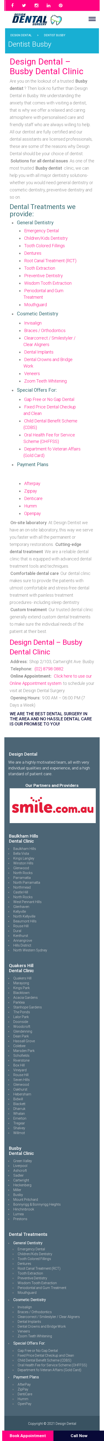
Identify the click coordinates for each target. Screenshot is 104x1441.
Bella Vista (21, 853)
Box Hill (19, 1065)
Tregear (19, 1123)
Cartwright (21, 1180)
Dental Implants (38, 352)
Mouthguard (35, 304)
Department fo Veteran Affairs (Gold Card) (49, 1370)
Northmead (22, 887)
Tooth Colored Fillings (44, 245)
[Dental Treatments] (9, 1224)
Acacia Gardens (25, 997)
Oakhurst (20, 1089)
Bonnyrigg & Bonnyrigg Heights (37, 1204)
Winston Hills (23, 863)
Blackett (19, 1104)
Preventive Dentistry (43, 275)
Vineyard (20, 1070)
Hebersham (22, 1094)
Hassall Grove (24, 1041)
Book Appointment (28, 1435)
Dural (17, 931)
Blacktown (21, 993)
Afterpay (32, 483)
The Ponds (21, 1012)
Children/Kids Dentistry (46, 238)
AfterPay (24, 1384)
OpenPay (24, 1404)
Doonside (20, 1022)
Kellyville (19, 911)
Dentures (32, 253)
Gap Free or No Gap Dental (49, 399)
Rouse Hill (21, 926)
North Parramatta (26, 882)
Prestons (20, 1219)
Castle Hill (20, 892)
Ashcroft (20, 1171)
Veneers (32, 373)
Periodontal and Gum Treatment (42, 1288)
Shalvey (19, 1128)
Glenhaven (21, 907)
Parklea (19, 1002)
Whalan (19, 1113)
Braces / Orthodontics (45, 330)
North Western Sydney (30, 950)
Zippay (30, 490)
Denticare (33, 498)
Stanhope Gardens (27, 1007)
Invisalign (33, 323)
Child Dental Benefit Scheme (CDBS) (44, 1360)
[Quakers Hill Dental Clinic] (9, 955)
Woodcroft (21, 1026)
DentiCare (25, 1394)
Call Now (79, 1435)
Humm (30, 505)
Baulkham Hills (24, 849)
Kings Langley (23, 858)
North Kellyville (24, 916)
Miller (17, 1190)
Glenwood (21, 868)
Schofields (21, 1055)
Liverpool (20, 1166)
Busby (18, 1195)
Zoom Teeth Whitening (45, 381)
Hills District (22, 945)
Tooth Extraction (39, 268)
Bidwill (18, 1099)
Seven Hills (21, 1080)
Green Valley (22, 1161)
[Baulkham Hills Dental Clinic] (9, 826)
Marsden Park (24, 1051)
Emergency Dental (41, 230)
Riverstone (21, 1060)
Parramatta (22, 878)
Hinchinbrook (23, 1209)
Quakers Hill (22, 978)
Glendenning (22, 1031)
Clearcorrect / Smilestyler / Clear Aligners (49, 1317)
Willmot (19, 1133)
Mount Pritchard (25, 1200)
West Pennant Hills (27, 902)
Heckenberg (22, 1185)
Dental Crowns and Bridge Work (42, 1326)
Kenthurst (20, 936)
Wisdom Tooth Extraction (48, 283)
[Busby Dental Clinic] (9, 1138)
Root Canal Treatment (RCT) (50, 260)
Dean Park (21, 1036)
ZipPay (23, 1389)
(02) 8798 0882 (49, 668)
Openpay (32, 513)
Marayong (21, 983)
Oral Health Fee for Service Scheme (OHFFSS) (52, 1365)
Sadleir (18, 1175)
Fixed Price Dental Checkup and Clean (46, 1355)
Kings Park (21, 988)
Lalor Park (21, 1017)
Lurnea (18, 1214)
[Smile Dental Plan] (52, 805)
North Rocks (23, 873)
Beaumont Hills (25, 921)
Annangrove (22, 940)
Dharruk (19, 1109)
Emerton (19, 1118)
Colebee (19, 1046)
